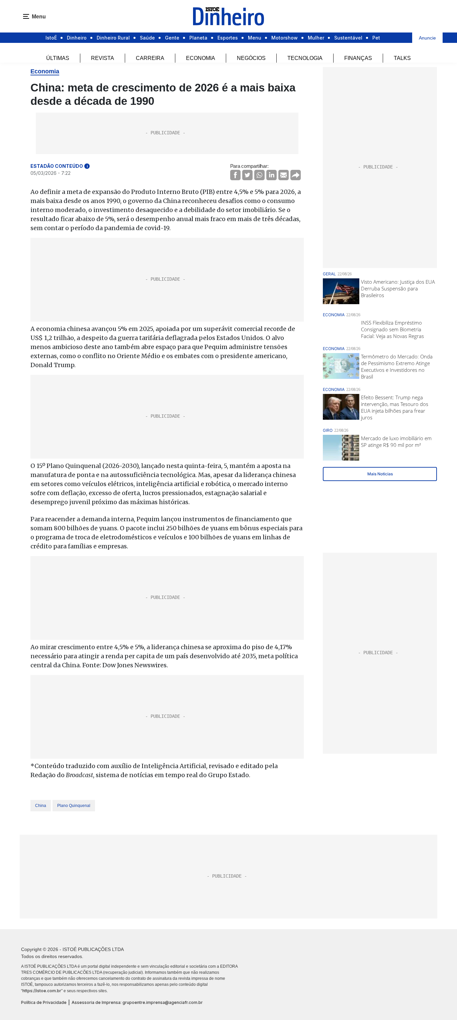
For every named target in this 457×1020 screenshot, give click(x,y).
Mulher (316, 38)
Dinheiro (77, 38)
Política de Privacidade (44, 1002)
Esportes (227, 38)
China (40, 805)
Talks (402, 58)
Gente (172, 38)
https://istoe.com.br (41, 990)
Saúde (147, 38)
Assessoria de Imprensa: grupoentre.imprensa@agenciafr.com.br (137, 1002)
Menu (254, 38)
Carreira (150, 58)
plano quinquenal (73, 805)
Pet (376, 38)
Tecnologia (305, 58)
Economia (200, 58)
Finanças (358, 58)
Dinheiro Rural (113, 38)
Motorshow (284, 38)
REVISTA (102, 58)
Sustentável (348, 38)
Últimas (57, 58)
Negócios (251, 58)
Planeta (198, 38)
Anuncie (427, 38)
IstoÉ (51, 38)
